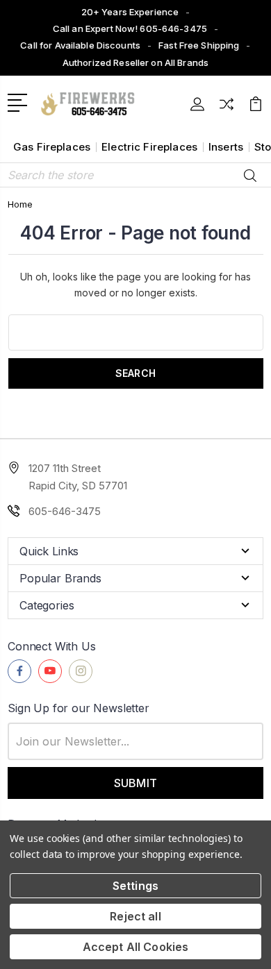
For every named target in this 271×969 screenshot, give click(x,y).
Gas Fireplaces (51, 146)
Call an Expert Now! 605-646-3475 (130, 28)
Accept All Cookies (136, 947)
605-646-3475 (64, 511)
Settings (135, 886)
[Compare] (226, 108)
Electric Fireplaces (149, 146)
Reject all (135, 916)
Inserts (225, 146)
